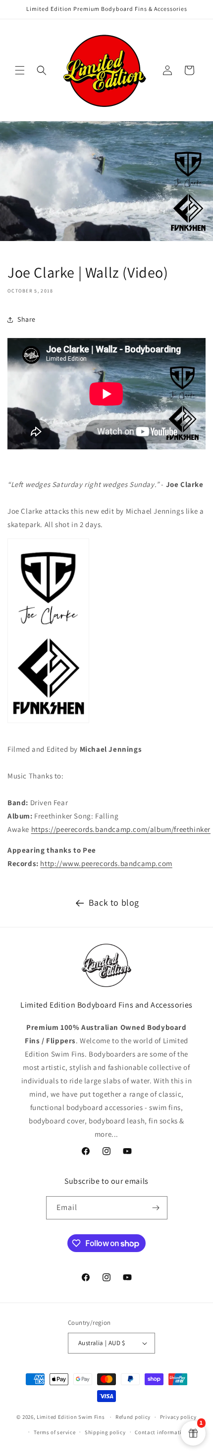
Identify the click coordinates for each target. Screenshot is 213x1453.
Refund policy (133, 1416)
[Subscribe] (156, 1207)
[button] (20, 70)
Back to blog (114, 902)
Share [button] (26, 319)
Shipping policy (105, 1432)
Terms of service (54, 1432)
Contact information (161, 1432)
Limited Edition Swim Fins (71, 1416)
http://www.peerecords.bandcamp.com (106, 863)
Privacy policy (178, 1416)
